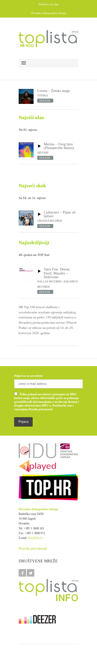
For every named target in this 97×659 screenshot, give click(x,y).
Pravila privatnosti (33, 548)
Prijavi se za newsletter (28, 376)
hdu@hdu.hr (35, 538)
